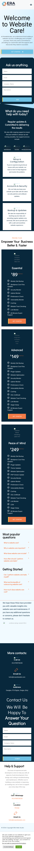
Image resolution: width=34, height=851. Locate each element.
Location (17, 805)
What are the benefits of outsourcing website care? (13, 583)
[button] (31, 4)
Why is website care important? (14, 548)
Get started (17, 321)
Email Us (17, 674)
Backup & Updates (17, 210)
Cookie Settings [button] (8, 847)
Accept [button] (19, 847)
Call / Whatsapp (17, 795)
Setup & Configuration (17, 160)
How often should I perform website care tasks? (13, 560)
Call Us (17, 660)
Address (17, 687)
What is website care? (11, 543)
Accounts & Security (17, 186)
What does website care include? (15, 553)
